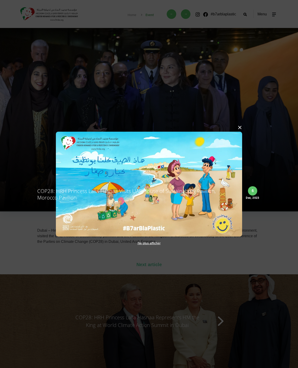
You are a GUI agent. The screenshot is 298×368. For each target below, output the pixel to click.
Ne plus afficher (149, 243)
